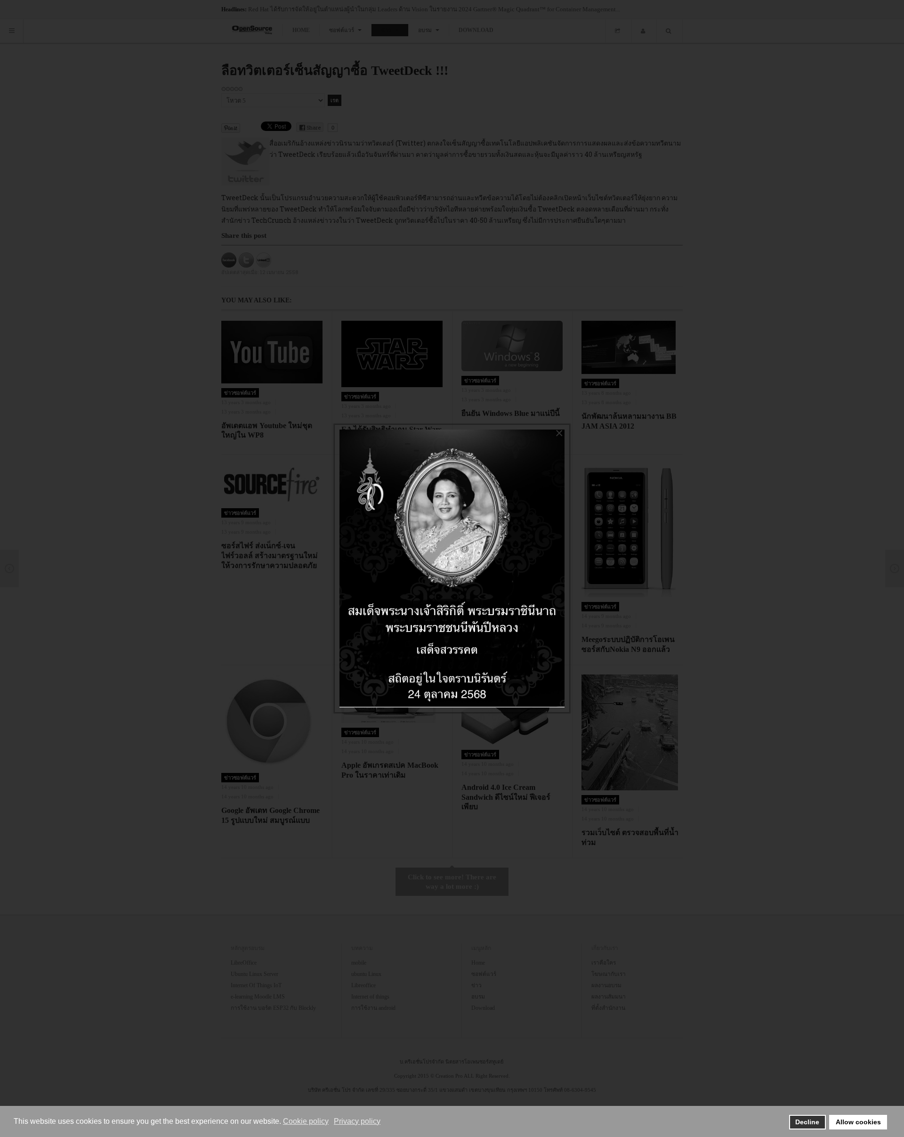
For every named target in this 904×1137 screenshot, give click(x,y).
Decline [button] (807, 1122)
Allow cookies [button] (858, 1122)
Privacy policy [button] (357, 1121)
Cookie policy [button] (306, 1121)
